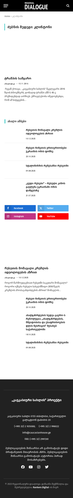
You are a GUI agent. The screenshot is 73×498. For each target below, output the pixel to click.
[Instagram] (40, 468)
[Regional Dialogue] (36, 5)
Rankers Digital (41, 487)
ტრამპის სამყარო (17, 78)
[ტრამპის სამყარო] (36, 55)
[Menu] (6, 6)
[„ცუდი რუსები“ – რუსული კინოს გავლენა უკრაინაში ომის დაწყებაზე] (14, 187)
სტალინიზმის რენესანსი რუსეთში (47, 165)
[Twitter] (48, 468)
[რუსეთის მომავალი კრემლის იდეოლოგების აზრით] (14, 134)
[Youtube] (32, 468)
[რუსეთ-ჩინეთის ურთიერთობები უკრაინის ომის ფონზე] (14, 152)
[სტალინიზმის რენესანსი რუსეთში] (14, 170)
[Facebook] (24, 468)
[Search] (67, 6)
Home (7, 16)
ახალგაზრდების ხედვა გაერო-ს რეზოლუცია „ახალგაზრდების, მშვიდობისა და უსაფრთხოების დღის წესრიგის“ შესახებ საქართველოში (45, 322)
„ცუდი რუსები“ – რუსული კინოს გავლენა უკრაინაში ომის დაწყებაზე (45, 187)
